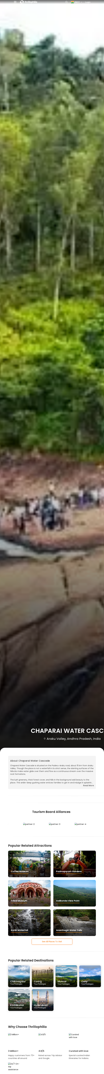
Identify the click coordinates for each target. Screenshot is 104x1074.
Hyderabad (40, 1006)
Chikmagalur (18, 982)
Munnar (64, 982)
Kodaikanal (17, 1006)
